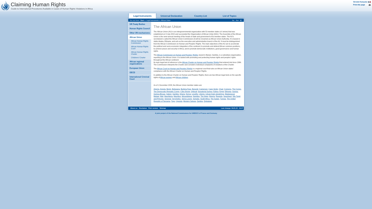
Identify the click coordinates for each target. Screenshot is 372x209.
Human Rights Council (140, 28)
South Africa (205, 99)
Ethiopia (228, 92)
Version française (360, 2)
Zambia (200, 101)
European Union (137, 68)
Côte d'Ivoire (185, 92)
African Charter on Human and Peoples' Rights (200, 62)
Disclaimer (143, 108)
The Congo (236, 89)
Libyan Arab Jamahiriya (214, 94)
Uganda (179, 101)
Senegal (167, 99)
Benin (169, 89)
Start (142, 20)
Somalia (196, 99)
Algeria (156, 89)
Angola (163, 89)
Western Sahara (189, 101)
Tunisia (223, 99)
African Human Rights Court (139, 48)
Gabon (169, 94)
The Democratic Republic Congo (166, 92)
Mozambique (187, 96)
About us (133, 108)
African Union (165, 20)
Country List (200, 16)
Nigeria (212, 96)
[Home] (5, 5)
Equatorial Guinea (205, 92)
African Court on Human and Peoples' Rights (174, 69)
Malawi (156, 96)
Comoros (227, 89)
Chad (221, 89)
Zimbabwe (208, 101)
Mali (161, 96)
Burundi (195, 89)
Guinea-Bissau (159, 94)
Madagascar (230, 94)
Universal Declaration (171, 16)
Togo (173, 101)
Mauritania (168, 96)
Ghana (182, 94)
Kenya (188, 94)
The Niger (204, 96)
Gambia (175, 94)
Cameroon (203, 89)
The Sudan (215, 99)
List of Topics (229, 16)
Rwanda (219, 96)
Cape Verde (213, 89)
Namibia (196, 96)
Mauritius (177, 96)
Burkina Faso (186, 89)
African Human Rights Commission (139, 42)
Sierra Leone (187, 99)
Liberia (202, 94)
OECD (132, 72)
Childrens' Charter (138, 58)
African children (182, 77)
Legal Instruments (142, 16)
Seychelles (176, 99)
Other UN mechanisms (140, 33)
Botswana (176, 89)
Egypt (221, 92)
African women (166, 77)
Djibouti (194, 92)
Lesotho (195, 94)
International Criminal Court (139, 78)
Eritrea (216, 92)
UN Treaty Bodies (137, 24)
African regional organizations (137, 63)
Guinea (235, 92)
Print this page (359, 5)
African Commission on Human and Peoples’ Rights (177, 55)
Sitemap (163, 108)
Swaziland (227, 96)
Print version (153, 108)
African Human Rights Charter (139, 53)
